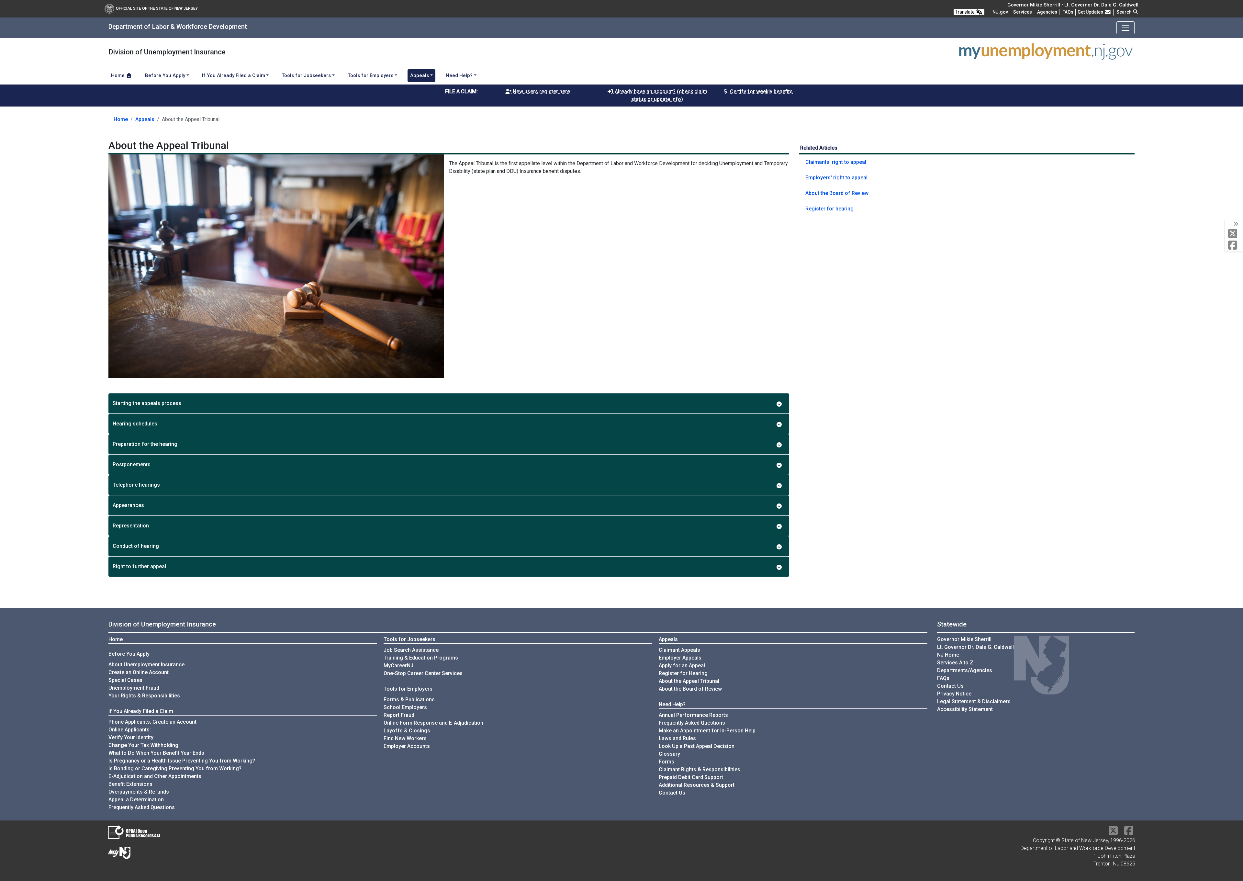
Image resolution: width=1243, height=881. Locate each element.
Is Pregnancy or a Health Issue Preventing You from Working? (181, 761)
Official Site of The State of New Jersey (157, 8)
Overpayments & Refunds (138, 792)
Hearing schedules (135, 424)
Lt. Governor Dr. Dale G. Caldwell (975, 647)
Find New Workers (405, 738)
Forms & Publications (409, 699)
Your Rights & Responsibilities (144, 696)
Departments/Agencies (964, 670)
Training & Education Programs (421, 658)
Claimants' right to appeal (835, 162)
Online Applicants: (129, 730)
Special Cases (125, 680)
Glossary (669, 754)
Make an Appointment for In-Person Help (707, 731)
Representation (131, 526)
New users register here (540, 91)
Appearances (128, 505)
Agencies (1047, 12)
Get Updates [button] (1091, 12)
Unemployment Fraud (133, 688)
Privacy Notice (954, 694)
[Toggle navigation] (1125, 27)
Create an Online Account (138, 672)
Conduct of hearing (136, 546)
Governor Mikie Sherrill (964, 639)
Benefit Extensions (130, 784)
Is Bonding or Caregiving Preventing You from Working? (174, 768)
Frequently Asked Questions (141, 807)
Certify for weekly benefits (761, 91)
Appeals (144, 119)
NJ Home (948, 655)
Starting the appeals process (147, 403)
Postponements (132, 464)
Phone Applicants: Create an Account (152, 722)
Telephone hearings (136, 485)
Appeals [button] (419, 75)
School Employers (405, 707)
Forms (666, 762)
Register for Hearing (683, 673)
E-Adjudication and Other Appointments (154, 776)
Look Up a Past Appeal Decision (696, 746)
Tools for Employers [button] (370, 75)
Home (118, 75)
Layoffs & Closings (407, 731)
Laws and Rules (677, 738)
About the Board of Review (836, 193)
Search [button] (1124, 12)
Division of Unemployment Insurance (162, 624)
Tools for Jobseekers (409, 639)
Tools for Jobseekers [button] (306, 75)
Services (1022, 12)
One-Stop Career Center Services (423, 673)
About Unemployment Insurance (146, 664)
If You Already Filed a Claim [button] (233, 75)
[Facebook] (1234, 245)
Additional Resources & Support (696, 785)
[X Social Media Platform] (1234, 234)
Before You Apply (129, 654)
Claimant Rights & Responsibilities (699, 769)
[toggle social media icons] (1235, 224)
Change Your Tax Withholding (143, 745)
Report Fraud (399, 715)
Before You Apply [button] (165, 75)
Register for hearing (829, 209)
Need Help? (672, 704)
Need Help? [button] (459, 75)
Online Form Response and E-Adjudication (433, 723)
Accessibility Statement (965, 709)
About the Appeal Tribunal (689, 681)
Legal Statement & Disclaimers (974, 701)
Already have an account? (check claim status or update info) (660, 95)
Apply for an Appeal (682, 665)
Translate (965, 12)
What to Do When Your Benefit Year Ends (156, 753)
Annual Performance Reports (693, 715)
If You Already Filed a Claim (140, 711)
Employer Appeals (680, 658)
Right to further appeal (139, 566)
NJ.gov (1000, 12)
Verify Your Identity (130, 737)
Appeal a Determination (136, 799)
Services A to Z (955, 663)
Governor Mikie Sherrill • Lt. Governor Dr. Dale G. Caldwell (1072, 5)
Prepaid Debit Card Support (691, 777)
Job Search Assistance (411, 650)
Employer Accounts (407, 746)
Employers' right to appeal (836, 178)
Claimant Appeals (679, 650)
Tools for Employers (408, 689)
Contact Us (672, 793)
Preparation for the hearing (145, 444)
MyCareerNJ (398, 665)
